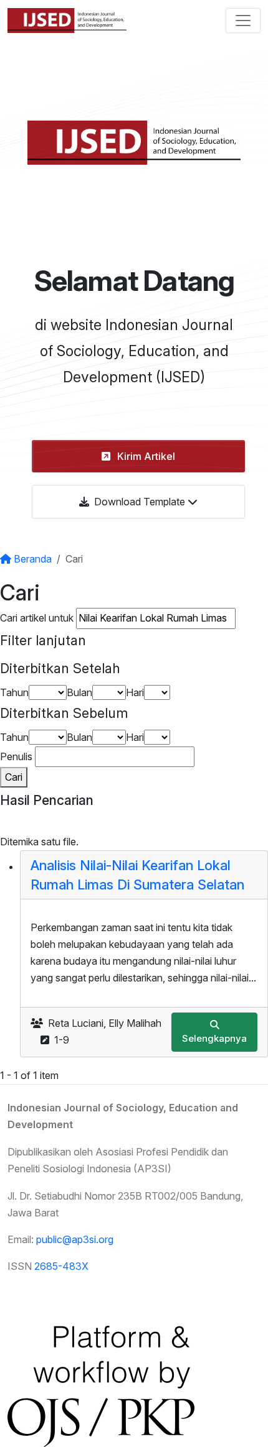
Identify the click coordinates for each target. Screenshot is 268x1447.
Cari (13, 777)
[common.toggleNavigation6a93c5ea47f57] (243, 20)
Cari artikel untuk (37, 618)
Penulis (16, 756)
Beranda (31, 559)
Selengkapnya (214, 1038)
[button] (138, 456)
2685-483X (61, 1266)
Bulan (79, 692)
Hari (135, 692)
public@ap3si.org (74, 1239)
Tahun (14, 692)
